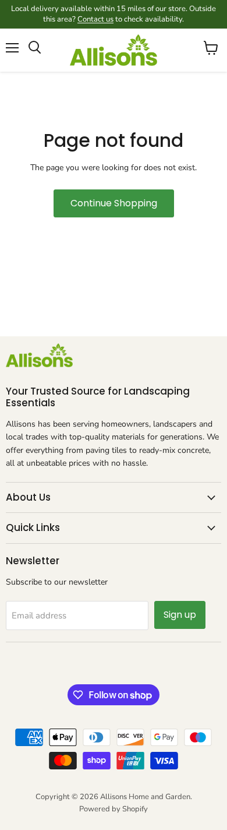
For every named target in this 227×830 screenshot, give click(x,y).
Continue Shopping (113, 203)
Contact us (95, 19)
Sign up (180, 614)
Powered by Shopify (113, 809)
